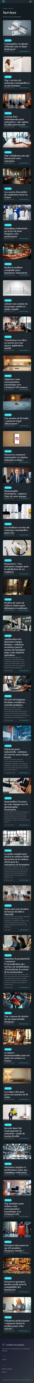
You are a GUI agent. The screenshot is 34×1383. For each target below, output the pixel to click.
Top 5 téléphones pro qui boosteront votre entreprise (16, 158)
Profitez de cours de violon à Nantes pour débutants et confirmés (15, 605)
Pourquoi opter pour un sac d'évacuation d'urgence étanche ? (16, 1248)
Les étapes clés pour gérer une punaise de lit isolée (16, 1094)
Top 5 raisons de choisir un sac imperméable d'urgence (16, 1019)
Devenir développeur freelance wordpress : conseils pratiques (15, 702)
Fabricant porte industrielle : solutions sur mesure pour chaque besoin (16, 753)
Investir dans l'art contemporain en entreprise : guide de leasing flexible (14, 1132)
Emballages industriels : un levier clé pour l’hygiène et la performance (16, 232)
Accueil (5, 8)
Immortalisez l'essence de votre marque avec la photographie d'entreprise (16, 805)
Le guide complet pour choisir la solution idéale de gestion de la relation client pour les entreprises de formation (16, 859)
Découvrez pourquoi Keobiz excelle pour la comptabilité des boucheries (15, 1285)
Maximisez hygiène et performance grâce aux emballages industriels (15, 1170)
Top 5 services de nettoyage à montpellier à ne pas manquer (16, 83)
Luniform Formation (15, 1344)
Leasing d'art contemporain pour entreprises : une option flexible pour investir (16, 120)
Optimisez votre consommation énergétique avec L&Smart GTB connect (15, 383)
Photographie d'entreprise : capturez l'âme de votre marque (15, 493)
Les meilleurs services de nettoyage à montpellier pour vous (16, 530)
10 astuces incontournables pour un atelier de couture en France (17, 1056)
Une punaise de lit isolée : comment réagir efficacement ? (16, 421)
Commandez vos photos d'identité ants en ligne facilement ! (16, 46)
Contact (4, 1372)
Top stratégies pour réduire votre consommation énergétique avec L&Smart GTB (14, 1209)
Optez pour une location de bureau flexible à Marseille (16, 911)
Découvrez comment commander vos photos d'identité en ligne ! (16, 457)
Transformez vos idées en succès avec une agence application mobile (15, 344)
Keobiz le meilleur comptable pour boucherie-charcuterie (15, 270)
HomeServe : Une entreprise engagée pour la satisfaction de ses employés (16, 567)
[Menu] (30, 1)
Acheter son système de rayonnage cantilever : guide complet (16, 306)
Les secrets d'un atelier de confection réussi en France (16, 194)
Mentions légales (7, 1369)
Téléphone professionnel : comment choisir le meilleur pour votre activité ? (16, 1324)
